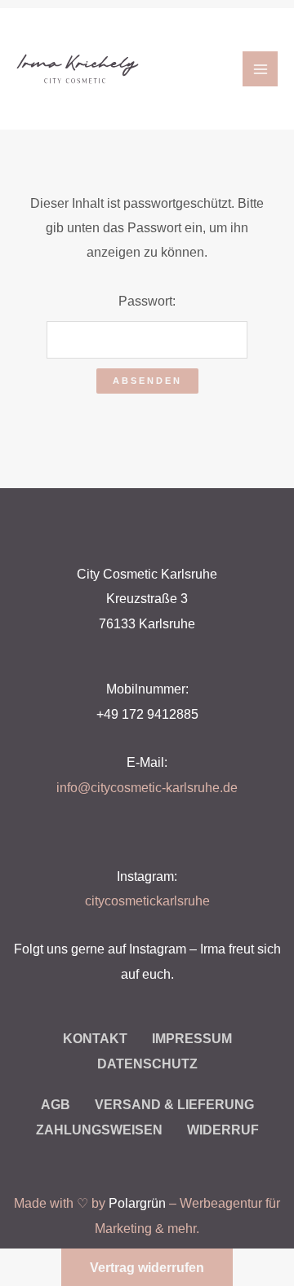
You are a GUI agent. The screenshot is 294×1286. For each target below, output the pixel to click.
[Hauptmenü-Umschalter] (260, 68)
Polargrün (137, 1203)
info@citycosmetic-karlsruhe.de (147, 787)
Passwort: (147, 300)
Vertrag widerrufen (147, 1267)
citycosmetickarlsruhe (147, 900)
